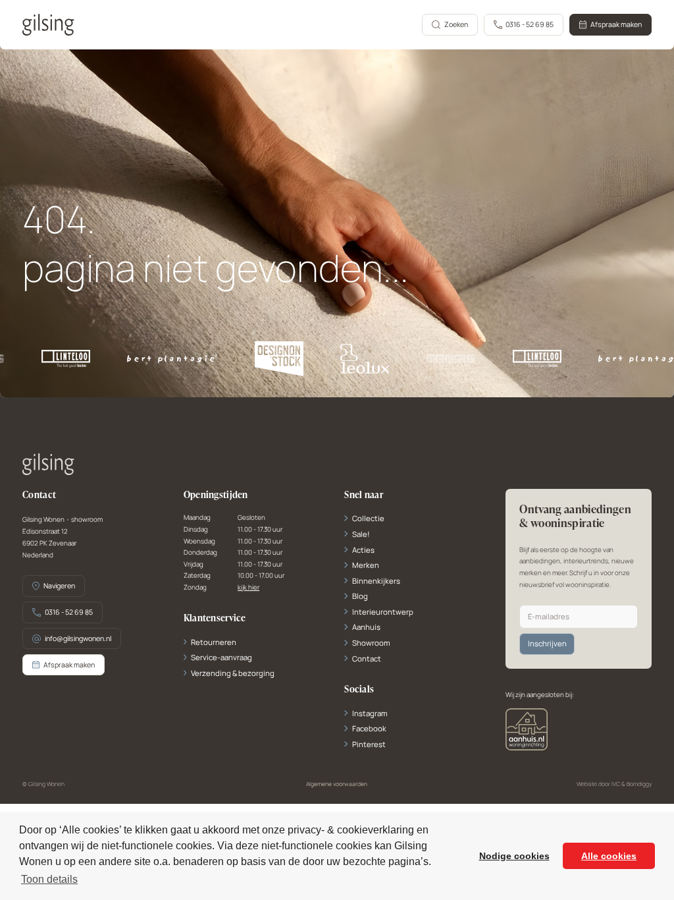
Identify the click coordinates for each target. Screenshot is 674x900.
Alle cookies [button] (608, 856)
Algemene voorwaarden (336, 784)
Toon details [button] (49, 879)
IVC (615, 784)
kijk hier (248, 588)
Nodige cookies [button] (514, 856)
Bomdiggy (639, 784)
